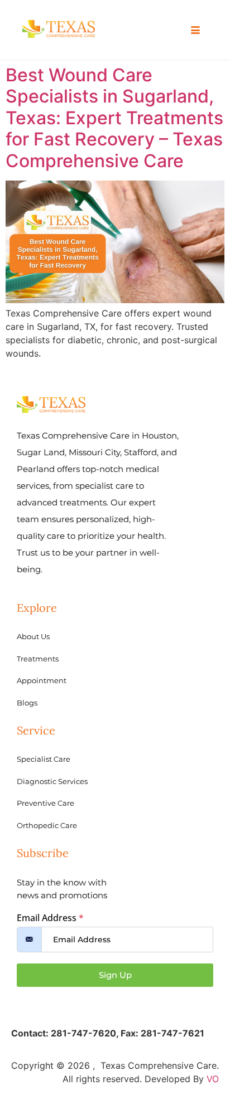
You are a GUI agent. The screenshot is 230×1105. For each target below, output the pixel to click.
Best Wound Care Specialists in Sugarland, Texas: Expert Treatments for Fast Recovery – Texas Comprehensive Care (114, 118)
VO (213, 1078)
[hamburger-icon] (195, 31)
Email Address (50, 917)
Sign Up (115, 975)
